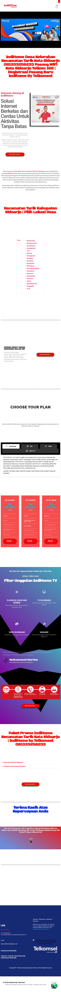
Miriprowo (30, 278)
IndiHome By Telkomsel (17, 982)
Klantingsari (30, 266)
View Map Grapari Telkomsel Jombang (41, 929)
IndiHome (10, 173)
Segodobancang (32, 283)
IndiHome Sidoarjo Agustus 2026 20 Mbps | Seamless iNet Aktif (25, 984)
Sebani (29, 281)
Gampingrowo (31, 246)
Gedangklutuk (31, 248)
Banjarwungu (31, 240)
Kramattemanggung (33, 268)
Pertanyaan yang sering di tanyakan (14, 766)
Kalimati (29, 253)
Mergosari (30, 273)
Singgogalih (30, 286)
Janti (28, 251)
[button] (59, 1)
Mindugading (31, 276)
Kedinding (30, 258)
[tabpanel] (30, 466)
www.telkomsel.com (5, 929)
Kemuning (30, 261)
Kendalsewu (30, 263)
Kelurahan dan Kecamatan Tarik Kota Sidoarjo (30, 171)
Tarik (28, 288)
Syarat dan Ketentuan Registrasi (13, 762)
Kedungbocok (31, 256)
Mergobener (30, 271)
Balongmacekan (32, 243)
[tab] (11, 446)
